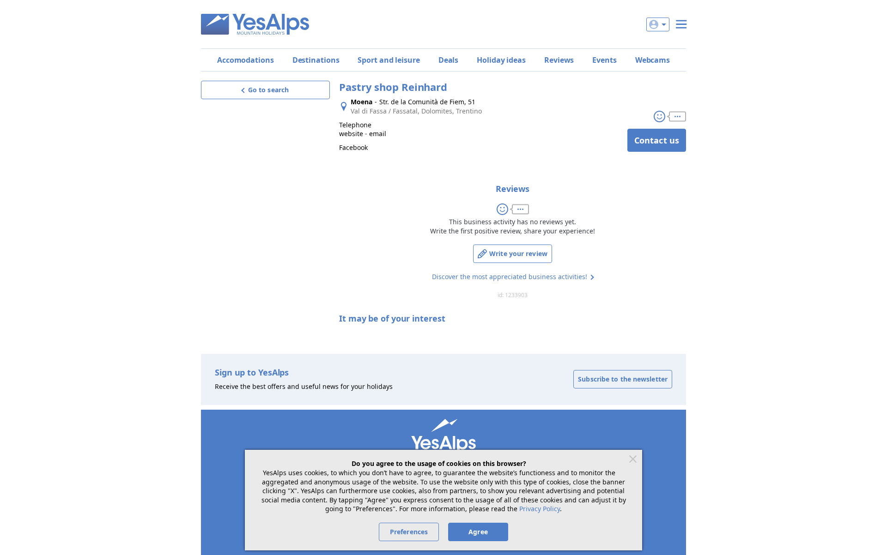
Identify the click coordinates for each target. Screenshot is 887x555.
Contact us (656, 140)
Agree (478, 531)
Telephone (355, 124)
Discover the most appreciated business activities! (509, 276)
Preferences (409, 531)
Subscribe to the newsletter (623, 379)
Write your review (518, 253)
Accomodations (245, 60)
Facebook (353, 147)
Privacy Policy (539, 508)
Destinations (316, 60)
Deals (448, 60)
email (377, 133)
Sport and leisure (388, 60)
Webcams (652, 60)
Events (604, 60)
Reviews (559, 60)
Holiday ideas (501, 60)
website (351, 133)
